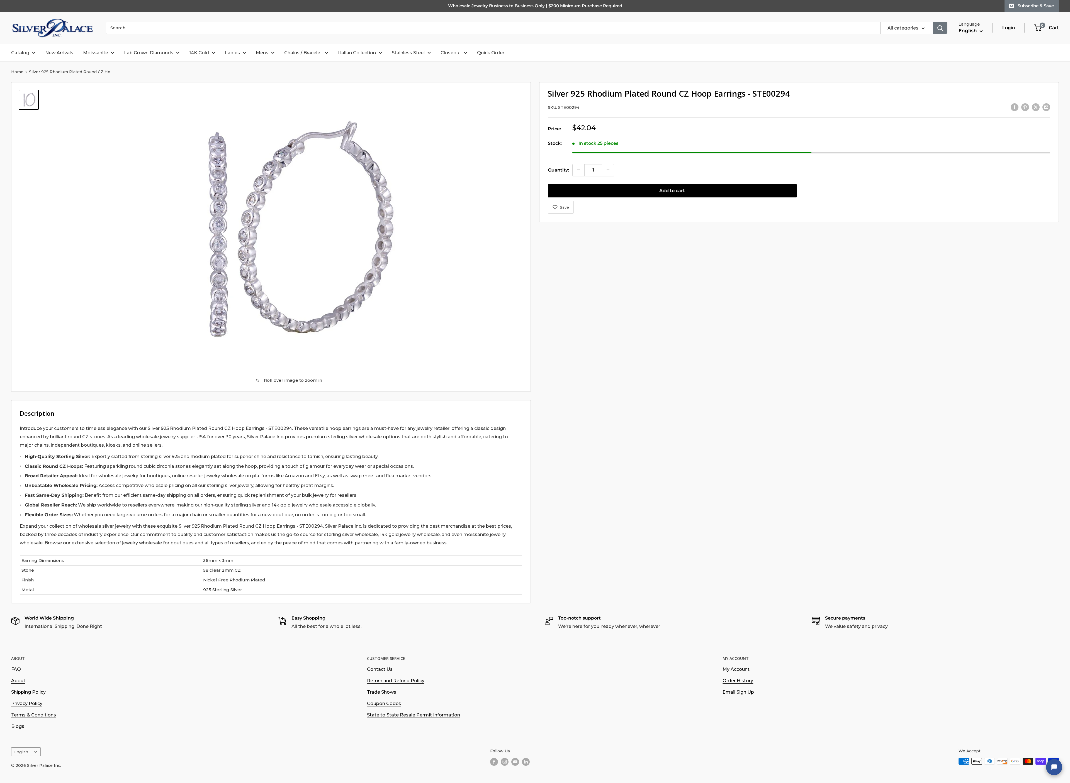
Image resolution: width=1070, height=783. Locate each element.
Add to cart (672, 190)
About (18, 680)
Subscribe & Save (1036, 5)
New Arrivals (59, 52)
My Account (736, 669)
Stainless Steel (408, 52)
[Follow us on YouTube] (515, 762)
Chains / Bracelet (303, 52)
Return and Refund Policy (395, 680)
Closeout (451, 52)
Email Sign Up (738, 692)
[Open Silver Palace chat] (1054, 767)
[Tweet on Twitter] (1036, 107)
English (21, 752)
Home (17, 71)
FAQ (16, 669)
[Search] (940, 28)
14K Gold (199, 52)
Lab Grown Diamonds (148, 52)
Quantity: (558, 169)
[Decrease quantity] (578, 170)
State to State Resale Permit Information (413, 715)
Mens (262, 52)
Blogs (17, 726)
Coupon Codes (384, 703)
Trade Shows (381, 692)
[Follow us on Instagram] (505, 762)
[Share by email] (1046, 107)
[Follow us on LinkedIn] (526, 762)
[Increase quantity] (608, 170)
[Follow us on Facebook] (494, 762)
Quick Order (490, 52)
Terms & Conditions (33, 715)
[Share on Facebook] (1014, 107)
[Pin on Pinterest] (1025, 107)
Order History (738, 680)
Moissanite (95, 52)
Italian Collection (357, 52)
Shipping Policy (28, 692)
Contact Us (380, 669)
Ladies (232, 52)
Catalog (20, 52)
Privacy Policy (26, 703)
